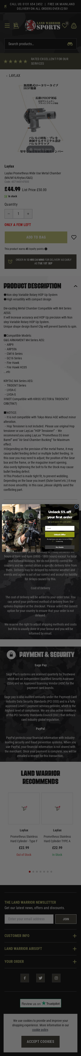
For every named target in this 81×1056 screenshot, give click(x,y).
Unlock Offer (59, 534)
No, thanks (60, 547)
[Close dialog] (76, 506)
